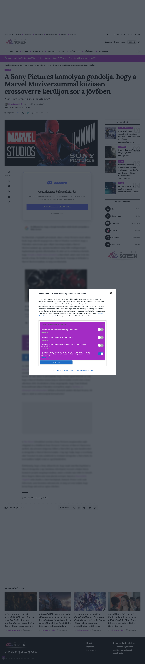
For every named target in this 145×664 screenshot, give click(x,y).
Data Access (68, 370)
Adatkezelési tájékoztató (85, 370)
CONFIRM (56, 362)
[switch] (101, 329)
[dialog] (72, 332)
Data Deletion (56, 370)
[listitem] (72, 324)
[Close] (112, 294)
